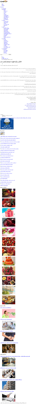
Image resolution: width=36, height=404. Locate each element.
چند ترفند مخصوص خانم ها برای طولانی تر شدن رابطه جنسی (9, 342)
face (2, 3)
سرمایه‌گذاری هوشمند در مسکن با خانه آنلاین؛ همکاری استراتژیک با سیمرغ (11, 379)
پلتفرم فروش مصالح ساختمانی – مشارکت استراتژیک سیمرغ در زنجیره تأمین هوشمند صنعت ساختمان (15, 356)
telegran (3, 5)
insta (2, 4)
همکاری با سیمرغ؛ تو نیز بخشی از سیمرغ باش (7, 391)
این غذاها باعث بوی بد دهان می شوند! (5, 307)
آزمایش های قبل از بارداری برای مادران (6, 319)
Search (10, 54)
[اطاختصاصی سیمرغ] (18, 193)
